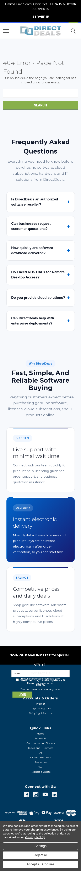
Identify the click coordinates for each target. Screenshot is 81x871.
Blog (40, 767)
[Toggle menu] (6, 31)
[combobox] (40, 93)
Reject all (41, 855)
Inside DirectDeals (40, 757)
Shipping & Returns (40, 713)
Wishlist (40, 703)
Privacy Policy (35, 837)
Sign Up (45, 708)
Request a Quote (40, 771)
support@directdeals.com (44, 678)
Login (34, 708)
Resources (41, 762)
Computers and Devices (40, 743)
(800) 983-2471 (45, 683)
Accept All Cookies (40, 864)
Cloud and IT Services (40, 747)
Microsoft (40, 738)
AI (40, 752)
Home (40, 733)
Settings (40, 846)
